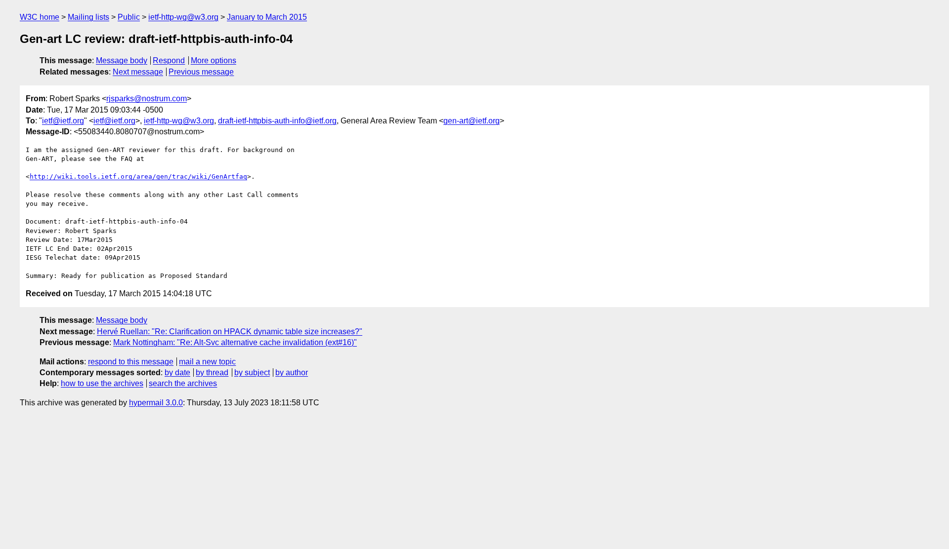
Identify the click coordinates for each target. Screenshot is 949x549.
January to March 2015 (267, 17)
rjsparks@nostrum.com (146, 98)
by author (291, 372)
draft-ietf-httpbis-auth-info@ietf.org (277, 121)
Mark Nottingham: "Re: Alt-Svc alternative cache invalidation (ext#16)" (235, 342)
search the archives (183, 383)
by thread (212, 372)
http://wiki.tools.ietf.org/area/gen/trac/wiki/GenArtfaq (138, 176)
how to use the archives (102, 383)
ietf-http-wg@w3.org (183, 17)
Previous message (201, 72)
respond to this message (130, 361)
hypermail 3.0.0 (156, 402)
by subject (252, 372)
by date (177, 372)
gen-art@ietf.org (471, 121)
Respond (169, 60)
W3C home (39, 17)
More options (213, 60)
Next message (138, 72)
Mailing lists (88, 17)
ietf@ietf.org (63, 121)
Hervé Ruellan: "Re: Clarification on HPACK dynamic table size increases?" (229, 331)
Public (129, 17)
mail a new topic (207, 361)
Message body (121, 60)
